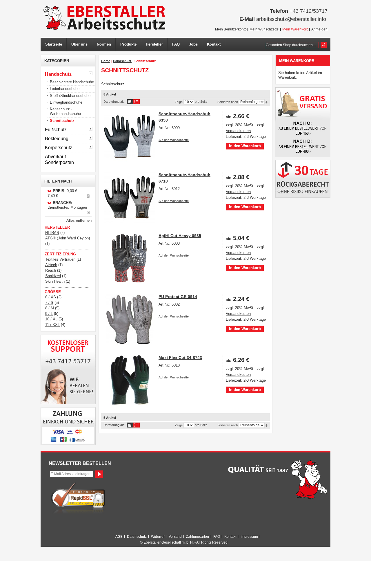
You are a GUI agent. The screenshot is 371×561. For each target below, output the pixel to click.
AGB (119, 537)
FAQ (216, 537)
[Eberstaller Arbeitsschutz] (104, 18)
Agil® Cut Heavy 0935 (180, 235)
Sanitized (53, 276)
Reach (50, 270)
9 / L (49, 313)
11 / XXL (52, 324)
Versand (175, 537)
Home (105, 61)
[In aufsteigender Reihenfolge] (266, 102)
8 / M (49, 308)
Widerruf (157, 537)
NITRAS (52, 232)
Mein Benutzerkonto (231, 29)
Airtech (51, 265)
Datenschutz (137, 537)
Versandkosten (238, 131)
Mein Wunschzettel (264, 29)
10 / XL (51, 319)
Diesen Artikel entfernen (88, 196)
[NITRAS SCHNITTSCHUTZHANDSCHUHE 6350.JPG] (129, 136)
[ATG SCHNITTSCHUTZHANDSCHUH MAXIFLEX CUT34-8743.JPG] (129, 380)
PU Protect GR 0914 (178, 296)
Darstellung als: (114, 101)
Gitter (130, 101)
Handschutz (122, 61)
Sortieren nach (227, 102)
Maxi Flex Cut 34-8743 (180, 357)
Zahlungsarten (197, 537)
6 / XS (50, 297)
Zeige (179, 102)
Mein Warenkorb (295, 29)
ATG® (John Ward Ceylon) (67, 238)
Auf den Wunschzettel (174, 140)
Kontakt (230, 537)
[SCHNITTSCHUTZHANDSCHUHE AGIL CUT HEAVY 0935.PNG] (129, 258)
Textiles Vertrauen (60, 259)
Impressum (249, 537)
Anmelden (319, 29)
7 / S (49, 302)
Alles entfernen (79, 220)
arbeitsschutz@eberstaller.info (291, 19)
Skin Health (55, 281)
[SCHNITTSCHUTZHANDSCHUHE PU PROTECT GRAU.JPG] (129, 319)
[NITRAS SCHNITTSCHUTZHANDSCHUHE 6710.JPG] (129, 197)
